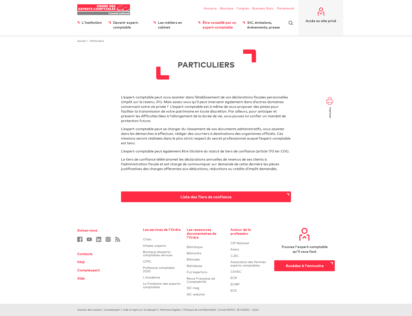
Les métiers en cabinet (170, 24)
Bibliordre (206, 253)
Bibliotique (206, 247)
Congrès (243, 8)
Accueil (81, 40)
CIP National (249, 243)
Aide (81, 278)
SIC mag (193, 288)
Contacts (84, 254)
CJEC (249, 255)
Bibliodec (206, 259)
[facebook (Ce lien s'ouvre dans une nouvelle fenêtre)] (79, 239)
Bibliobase (206, 266)
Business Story (263, 8)
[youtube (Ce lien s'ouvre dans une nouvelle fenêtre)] (89, 239)
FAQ (81, 262)
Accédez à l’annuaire (305, 265)
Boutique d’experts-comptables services (158, 253)
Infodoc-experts (162, 245)
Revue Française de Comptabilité (206, 280)
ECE (249, 290)
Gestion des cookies (89, 309)
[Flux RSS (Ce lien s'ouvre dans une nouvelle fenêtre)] (117, 239)
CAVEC (235, 271)
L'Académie (162, 277)
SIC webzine (196, 294)
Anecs (249, 249)
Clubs (162, 239)
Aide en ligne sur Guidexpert (140, 309)
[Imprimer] (330, 101)
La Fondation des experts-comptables (162, 285)
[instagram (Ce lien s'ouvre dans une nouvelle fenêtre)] (108, 239)
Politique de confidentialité (199, 309)
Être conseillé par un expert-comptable (219, 24)
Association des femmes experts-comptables (248, 263)
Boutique (226, 8)
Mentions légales (170, 309)
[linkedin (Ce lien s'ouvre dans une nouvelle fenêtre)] (98, 239)
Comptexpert (88, 270)
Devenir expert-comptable (126, 24)
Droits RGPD (226, 309)
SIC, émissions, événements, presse (263, 24)
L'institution (92, 22)
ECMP (249, 284)
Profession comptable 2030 (159, 269)
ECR (233, 278)
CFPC (162, 261)
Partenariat (285, 8)
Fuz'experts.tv (206, 272)
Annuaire (210, 8)
